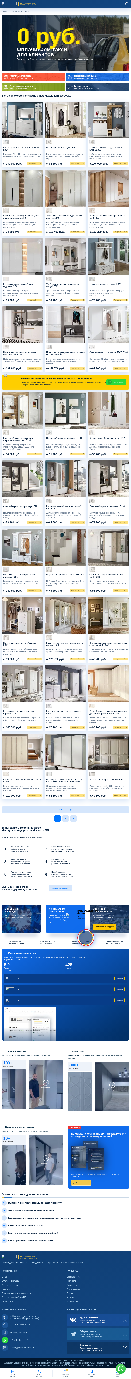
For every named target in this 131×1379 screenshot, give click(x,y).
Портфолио (72, 1281)
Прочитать (119, 978)
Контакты (71, 1297)
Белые (28, 11)
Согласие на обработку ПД (14, 1297)
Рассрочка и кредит (10, 1285)
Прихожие (17, 11)
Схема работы (73, 1277)
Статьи (70, 1293)
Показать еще (65, 810)
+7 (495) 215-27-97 (19, 1332)
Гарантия (6, 1289)
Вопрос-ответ (73, 1301)
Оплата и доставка (10, 1281)
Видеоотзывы (73, 1285)
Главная (5, 11)
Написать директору (60, 888)
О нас (4, 1277)
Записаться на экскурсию (104, 927)
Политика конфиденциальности (16, 1293)
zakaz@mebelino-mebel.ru (22, 1347)
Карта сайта (7, 1301)
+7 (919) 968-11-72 (19, 1340)
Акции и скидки (73, 1289)
